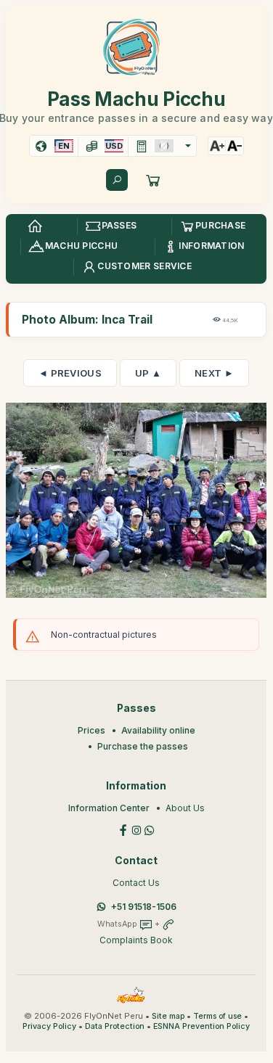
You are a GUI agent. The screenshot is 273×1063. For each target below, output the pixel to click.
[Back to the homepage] (35, 226)
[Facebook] (123, 829)
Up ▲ (148, 373)
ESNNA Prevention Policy (201, 1026)
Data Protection (114, 1026)
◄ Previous (70, 373)
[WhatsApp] (149, 829)
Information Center (109, 808)
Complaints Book (136, 940)
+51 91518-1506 (143, 906)
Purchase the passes (142, 746)
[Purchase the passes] (153, 180)
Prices (91, 730)
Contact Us (136, 882)
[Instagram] (136, 829)
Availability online (158, 730)
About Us (185, 808)
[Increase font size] (217, 146)
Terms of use (217, 1016)
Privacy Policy (49, 1026)
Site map (168, 1016)
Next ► (214, 373)
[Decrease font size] (234, 146)
